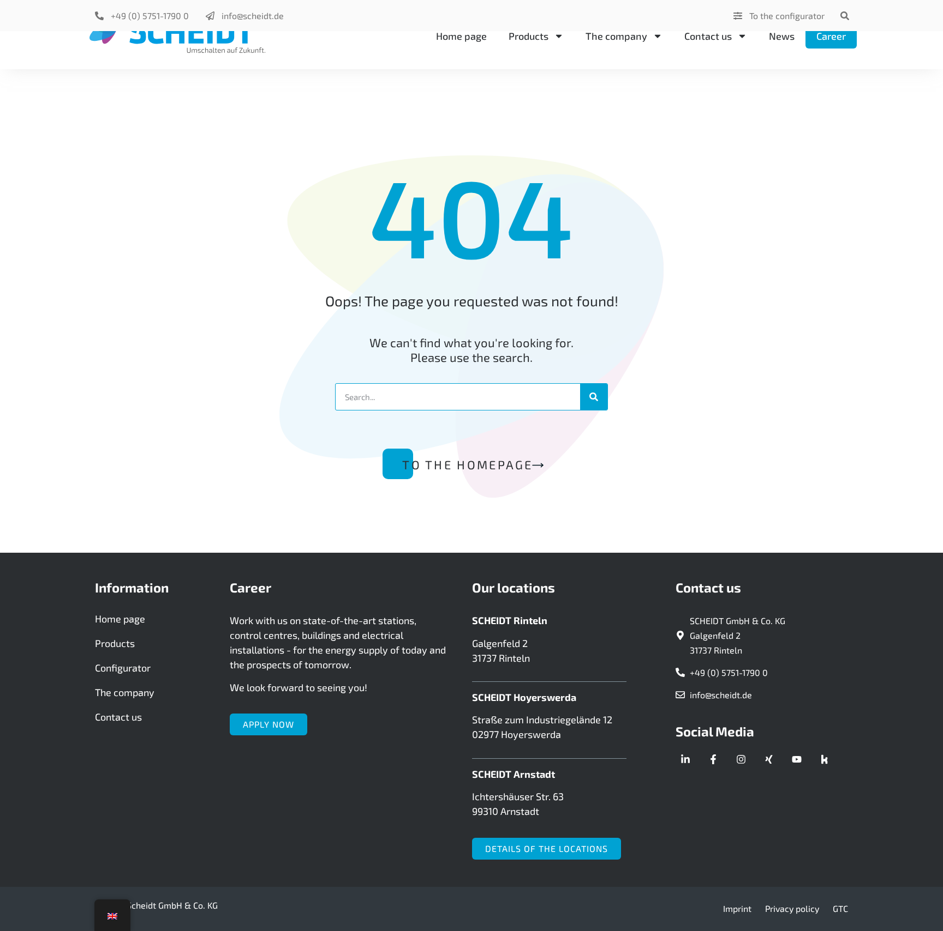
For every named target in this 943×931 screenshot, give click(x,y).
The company (616, 36)
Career (831, 36)
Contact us (708, 36)
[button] (844, 16)
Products (528, 36)
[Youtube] (797, 759)
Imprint (737, 908)
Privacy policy (792, 908)
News (782, 36)
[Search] (593, 397)
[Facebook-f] (713, 759)
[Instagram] (741, 759)
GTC (840, 908)
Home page (461, 36)
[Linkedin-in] (685, 759)
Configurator (123, 667)
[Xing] (769, 759)
